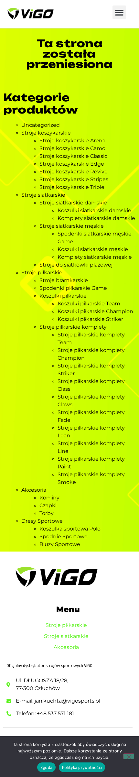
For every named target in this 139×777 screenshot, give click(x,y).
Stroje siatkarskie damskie (73, 203)
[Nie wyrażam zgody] (128, 756)
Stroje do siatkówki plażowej (75, 265)
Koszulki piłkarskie (63, 296)
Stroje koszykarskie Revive (73, 172)
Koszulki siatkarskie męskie (93, 249)
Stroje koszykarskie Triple (71, 187)
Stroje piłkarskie (41, 272)
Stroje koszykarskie (46, 133)
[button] (119, 12)
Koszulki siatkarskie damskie (94, 210)
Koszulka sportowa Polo (70, 529)
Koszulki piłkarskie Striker (90, 319)
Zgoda (46, 767)
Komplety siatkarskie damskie (96, 218)
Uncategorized (40, 125)
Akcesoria (33, 490)
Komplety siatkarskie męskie (95, 257)
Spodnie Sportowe (63, 536)
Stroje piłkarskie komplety (73, 327)
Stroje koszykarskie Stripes (73, 179)
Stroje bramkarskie (63, 280)
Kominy (49, 498)
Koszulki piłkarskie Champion (95, 311)
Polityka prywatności (82, 767)
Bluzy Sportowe (59, 544)
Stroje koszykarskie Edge (71, 164)
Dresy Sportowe (42, 521)
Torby (46, 513)
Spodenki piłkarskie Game (73, 288)
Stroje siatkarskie (43, 195)
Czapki (48, 505)
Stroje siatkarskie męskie (71, 226)
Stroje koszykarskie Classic (73, 156)
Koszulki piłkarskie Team (89, 304)
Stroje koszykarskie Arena (72, 140)
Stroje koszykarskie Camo (72, 148)
